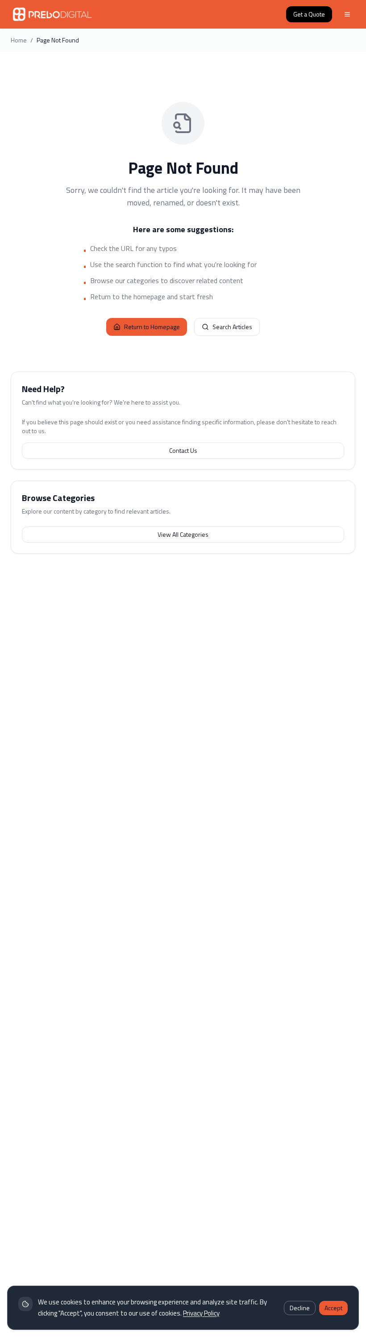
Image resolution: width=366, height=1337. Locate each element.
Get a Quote (309, 14)
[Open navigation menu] (347, 14)
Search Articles (232, 326)
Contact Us (183, 450)
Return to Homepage (152, 326)
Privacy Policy (201, 1313)
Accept (333, 1307)
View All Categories (183, 534)
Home (19, 40)
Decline (300, 1307)
